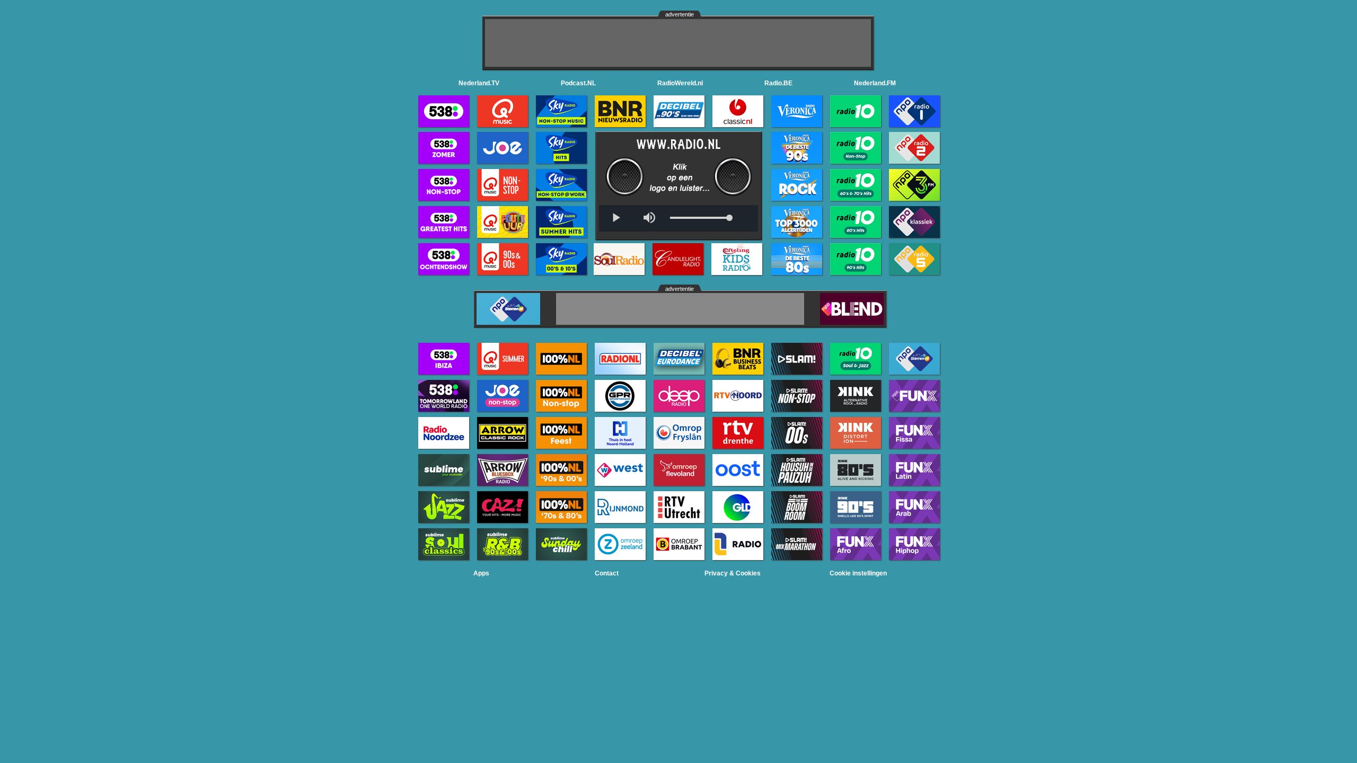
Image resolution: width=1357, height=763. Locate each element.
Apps (481, 573)
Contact (607, 573)
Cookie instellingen (858, 573)
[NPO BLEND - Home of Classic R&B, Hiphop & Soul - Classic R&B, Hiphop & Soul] (852, 321)
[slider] (699, 218)
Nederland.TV (479, 83)
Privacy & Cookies (732, 573)
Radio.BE (778, 83)
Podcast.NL (578, 83)
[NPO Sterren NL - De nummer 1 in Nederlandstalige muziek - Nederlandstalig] (508, 321)
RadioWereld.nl (680, 83)
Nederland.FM (875, 83)
